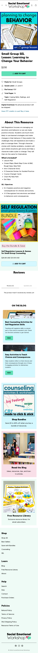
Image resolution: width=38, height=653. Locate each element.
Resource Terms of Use (10, 625)
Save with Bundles (8, 546)
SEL (2, 553)
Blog (3, 566)
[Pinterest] (22, 646)
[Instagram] (19, 646)
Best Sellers (5, 542)
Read (9, 338)
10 (27, 240)
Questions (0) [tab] (28, 285)
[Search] (6, 5)
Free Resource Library (9, 570)
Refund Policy (6, 610)
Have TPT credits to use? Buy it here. (15, 111)
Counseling (5, 549)
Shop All (4, 538)
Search (4, 586)
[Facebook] (16, 646)
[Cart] (36, 5)
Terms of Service (7, 614)
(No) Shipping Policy (9, 622)
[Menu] (2, 5)
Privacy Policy (6, 618)
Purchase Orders (7, 598)
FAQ (3, 590)
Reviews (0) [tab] (10, 285)
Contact (4, 594)
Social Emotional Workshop (21, 650)
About (3, 573)
